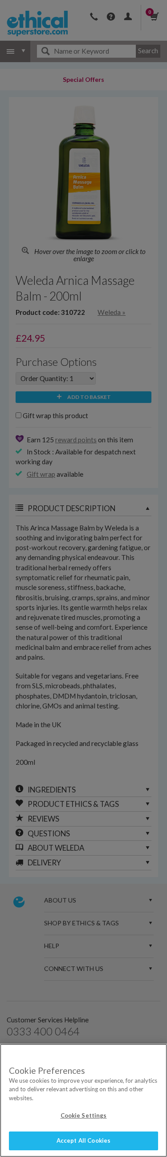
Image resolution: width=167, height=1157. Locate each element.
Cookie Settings (84, 1115)
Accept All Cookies (83, 1140)
